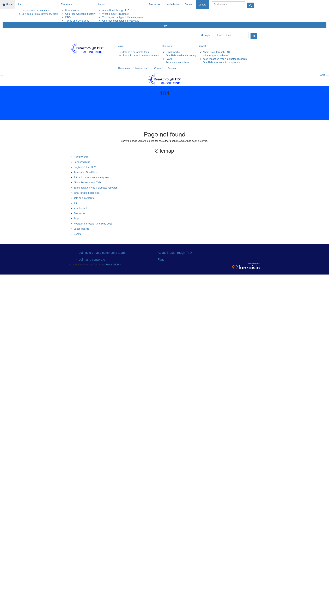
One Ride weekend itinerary (80, 13)
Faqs (76, 218)
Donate (202, 4)
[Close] (327, 75)
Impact (101, 4)
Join (20, 4)
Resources (154, 4)
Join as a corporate (84, 198)
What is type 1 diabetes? (115, 13)
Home (9, 4)
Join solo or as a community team (40, 13)
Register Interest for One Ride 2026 (93, 223)
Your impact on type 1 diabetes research (124, 17)
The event (66, 4)
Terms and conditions (177, 62)
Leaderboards (81, 228)
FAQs (68, 17)
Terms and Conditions (77, 20)
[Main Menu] (1, 75)
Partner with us (82, 162)
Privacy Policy (113, 264)
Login (165, 25)
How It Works (81, 156)
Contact (189, 4)
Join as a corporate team (35, 10)
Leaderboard (173, 4)
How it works (72, 10)
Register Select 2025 (85, 167)
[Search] (250, 5)
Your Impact (80, 208)
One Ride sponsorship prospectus (120, 20)
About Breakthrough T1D (115, 10)
